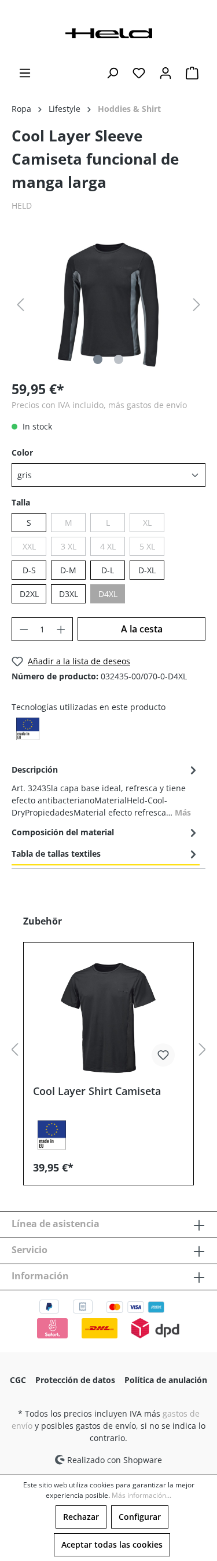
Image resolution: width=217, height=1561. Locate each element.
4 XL (108, 546)
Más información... (141, 1495)
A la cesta (142, 629)
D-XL (147, 570)
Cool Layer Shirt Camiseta (97, 1091)
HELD (22, 205)
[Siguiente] (196, 304)
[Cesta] (192, 73)
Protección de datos (75, 1379)
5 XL (147, 546)
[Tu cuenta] (165, 73)
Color (22, 452)
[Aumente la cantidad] (61, 629)
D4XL (107, 593)
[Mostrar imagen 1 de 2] (97, 359)
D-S (29, 570)
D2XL (29, 593)
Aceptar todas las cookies (112, 1544)
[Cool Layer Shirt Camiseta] (108, 1018)
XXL (29, 546)
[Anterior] (20, 304)
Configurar (140, 1516)
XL (147, 522)
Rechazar (81, 1516)
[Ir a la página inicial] (108, 32)
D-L (107, 570)
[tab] (106, 790)
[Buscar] (112, 73)
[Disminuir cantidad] (24, 629)
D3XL (68, 593)
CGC (18, 1379)
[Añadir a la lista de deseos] (163, 1055)
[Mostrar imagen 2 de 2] (118, 359)
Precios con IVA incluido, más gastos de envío (99, 404)
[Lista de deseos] (139, 73)
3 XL (68, 546)
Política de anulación (165, 1379)
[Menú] (25, 73)
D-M (68, 570)
